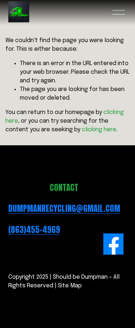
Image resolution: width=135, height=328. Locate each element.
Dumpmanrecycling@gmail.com (64, 208)
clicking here (99, 130)
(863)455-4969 (34, 229)
